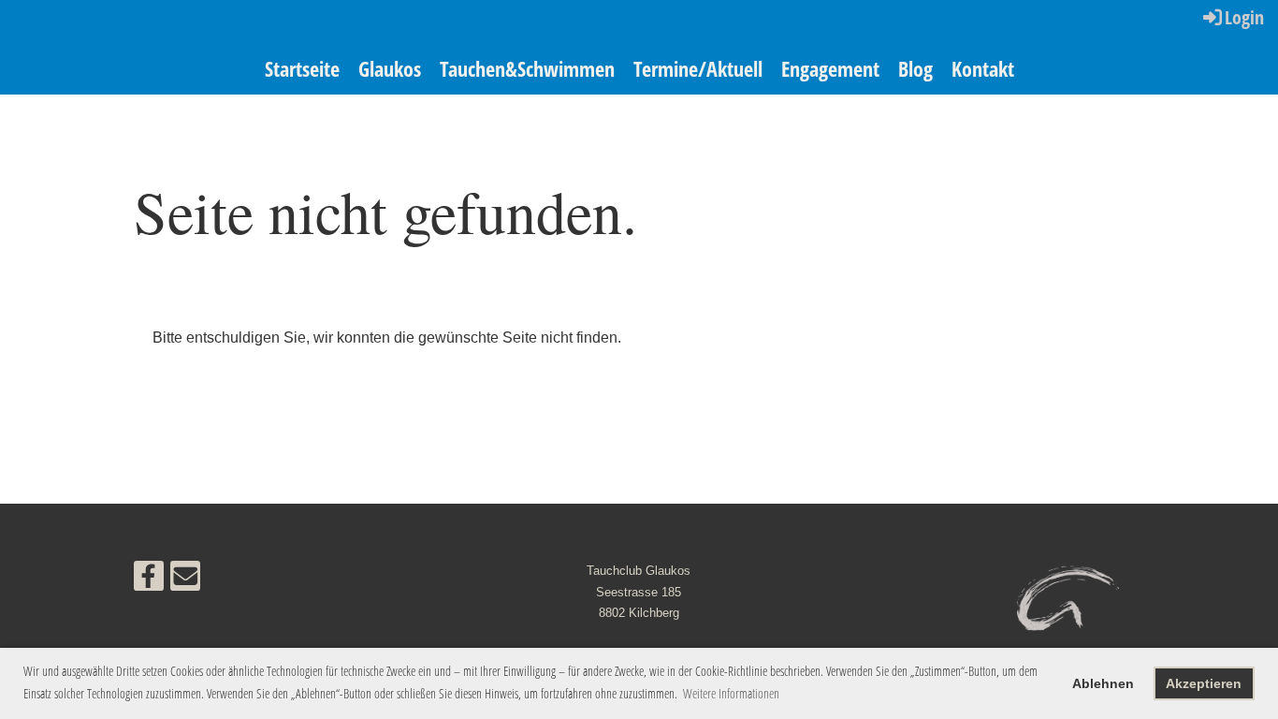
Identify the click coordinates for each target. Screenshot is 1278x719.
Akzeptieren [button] (1204, 683)
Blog (915, 68)
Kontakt (982, 68)
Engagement (830, 68)
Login (1244, 17)
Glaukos (389, 68)
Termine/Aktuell (697, 68)
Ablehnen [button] (1103, 683)
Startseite (302, 68)
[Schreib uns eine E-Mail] (185, 580)
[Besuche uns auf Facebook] (149, 580)
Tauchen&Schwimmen (527, 68)
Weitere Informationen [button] (731, 693)
